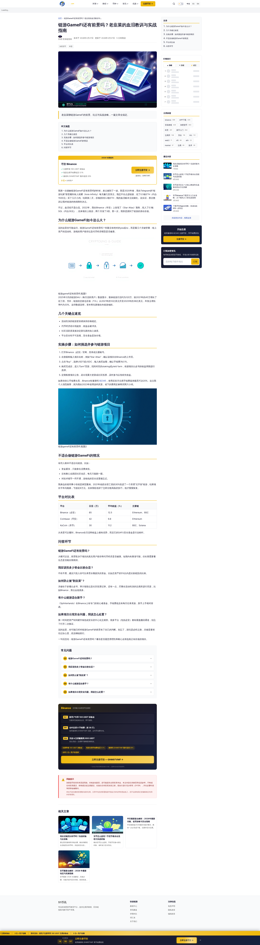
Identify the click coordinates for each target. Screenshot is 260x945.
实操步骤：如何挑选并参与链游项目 (180, 34)
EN (198, 4)
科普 (70, 46)
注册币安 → (148, 4)
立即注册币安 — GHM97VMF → (107, 759)
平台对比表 (170, 42)
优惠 (134, 4)
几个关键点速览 (172, 30)
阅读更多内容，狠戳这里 (181, 218)
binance (170, 120)
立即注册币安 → (142, 170)
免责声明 (171, 906)
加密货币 (62, 46)
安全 (181, 135)
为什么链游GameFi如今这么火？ (179, 26)
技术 (192, 145)
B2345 (102, 380)
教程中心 (133, 906)
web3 (168, 140)
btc (192, 135)
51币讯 (62, 902)
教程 (104, 4)
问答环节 (169, 46)
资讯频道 (133, 910)
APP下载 (184, 120)
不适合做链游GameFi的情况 (177, 38)
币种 (114, 4)
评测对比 (133, 914)
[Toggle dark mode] (181, 3)
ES (193, 4)
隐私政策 (171, 910)
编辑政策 (171, 914)
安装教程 (170, 125)
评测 (94, 4)
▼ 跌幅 (181, 65)
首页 (60, 18)
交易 (181, 145)
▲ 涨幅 (169, 65)
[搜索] (174, 3)
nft (179, 140)
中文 (188, 4)
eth (189, 140)
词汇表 (132, 917)
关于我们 (133, 921)
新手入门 (181, 130)
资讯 (124, 4)
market (169, 145)
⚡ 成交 (193, 65)
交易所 (169, 135)
